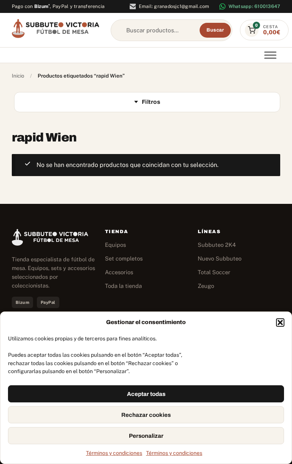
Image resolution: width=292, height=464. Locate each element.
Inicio (18, 76)
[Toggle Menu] (270, 55)
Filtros (151, 102)
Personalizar (146, 436)
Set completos (124, 258)
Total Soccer (214, 272)
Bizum (42, 6)
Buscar (215, 30)
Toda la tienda (123, 286)
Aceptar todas (146, 394)
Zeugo (206, 286)
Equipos (115, 245)
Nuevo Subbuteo (219, 258)
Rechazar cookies (146, 415)
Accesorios (119, 272)
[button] (280, 322)
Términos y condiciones (114, 453)
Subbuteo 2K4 (217, 245)
